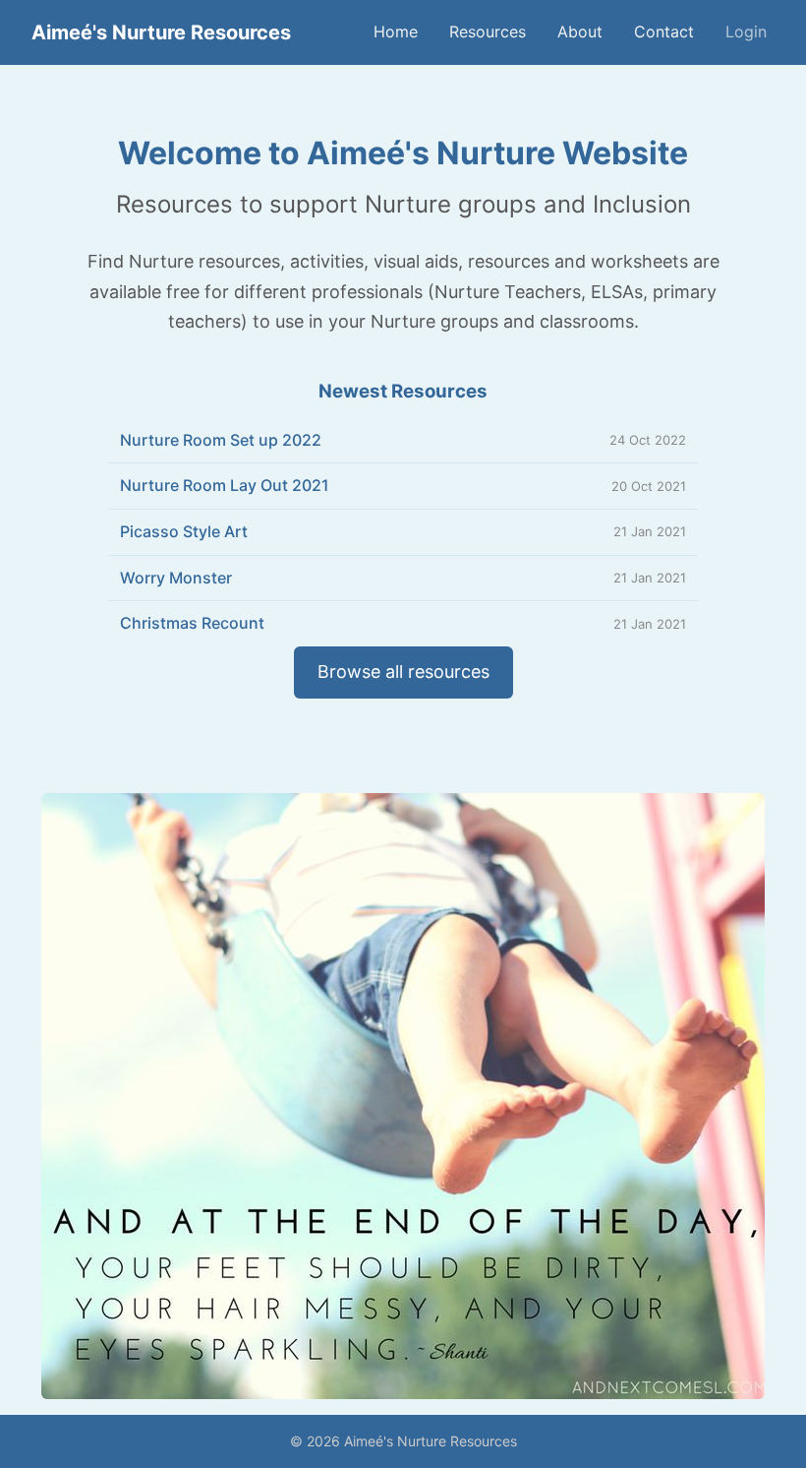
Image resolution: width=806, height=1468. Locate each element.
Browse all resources (403, 671)
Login (746, 31)
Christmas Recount (192, 623)
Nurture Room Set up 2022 (220, 440)
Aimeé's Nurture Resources (161, 32)
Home (396, 31)
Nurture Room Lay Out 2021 (224, 485)
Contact (664, 31)
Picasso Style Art (184, 531)
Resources (487, 31)
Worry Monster (176, 577)
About (580, 31)
